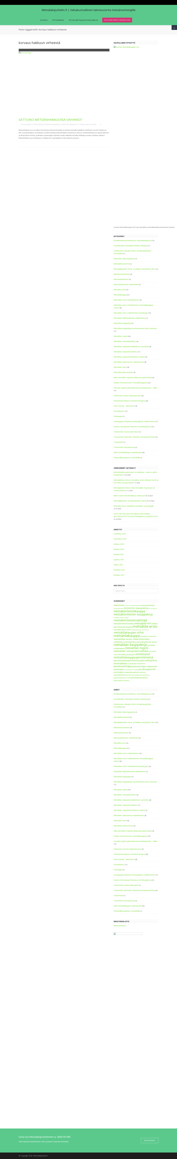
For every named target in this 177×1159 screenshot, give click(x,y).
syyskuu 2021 (119, 559)
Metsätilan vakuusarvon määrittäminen (129, 362)
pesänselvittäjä (122, 666)
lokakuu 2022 (119, 549)
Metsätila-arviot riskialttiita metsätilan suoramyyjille (134, 506)
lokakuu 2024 (119, 544)
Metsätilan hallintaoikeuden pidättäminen (130, 318)
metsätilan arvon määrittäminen (132, 639)
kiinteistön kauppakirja (136, 608)
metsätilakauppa (127, 635)
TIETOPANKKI (58, 20)
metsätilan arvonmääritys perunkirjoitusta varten (135, 642)
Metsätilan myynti (121, 336)
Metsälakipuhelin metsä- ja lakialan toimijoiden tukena (135, 269)
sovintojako (119, 672)
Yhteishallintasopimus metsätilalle (127, 457)
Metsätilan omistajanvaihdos (125, 341)
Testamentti (118, 442)
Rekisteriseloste (120, 925)
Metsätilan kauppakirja (122, 323)
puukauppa (119, 669)
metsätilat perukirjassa (126, 654)
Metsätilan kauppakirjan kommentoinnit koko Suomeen (135, 328)
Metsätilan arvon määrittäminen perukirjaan (131, 313)
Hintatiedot (149, 1140)
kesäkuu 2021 (119, 575)
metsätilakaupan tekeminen (140, 630)
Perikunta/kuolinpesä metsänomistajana (129, 401)
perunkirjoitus (149, 660)
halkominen (119, 605)
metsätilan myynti (136, 648)
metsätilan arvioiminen (148, 636)
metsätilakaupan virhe (129, 632)
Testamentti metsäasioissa (124, 447)
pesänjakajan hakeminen (136, 664)
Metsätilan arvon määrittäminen (126, 300)
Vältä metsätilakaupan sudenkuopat (127, 452)
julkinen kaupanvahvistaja (133, 605)
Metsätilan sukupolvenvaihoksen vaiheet (129, 357)
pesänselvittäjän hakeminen (144, 666)
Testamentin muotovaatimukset (126, 432)
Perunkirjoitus (119, 411)
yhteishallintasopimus (139, 678)
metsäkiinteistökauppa (129, 611)
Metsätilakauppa (120, 295)
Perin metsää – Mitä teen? (124, 406)
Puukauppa (118, 416)
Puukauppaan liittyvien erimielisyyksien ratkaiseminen (40, 124)
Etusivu (44, 20)
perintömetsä (144, 657)
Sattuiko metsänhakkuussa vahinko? (50, 119)
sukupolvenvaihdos (131, 672)
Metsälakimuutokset (122, 264)
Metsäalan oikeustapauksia (124, 258)
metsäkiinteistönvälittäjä (130, 620)
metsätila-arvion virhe (122, 629)
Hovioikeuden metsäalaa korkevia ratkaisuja (131, 245)
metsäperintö (142, 623)
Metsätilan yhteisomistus (123, 372)
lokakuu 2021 (119, 554)
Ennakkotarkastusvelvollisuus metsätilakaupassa (132, 240)
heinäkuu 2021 (119, 570)
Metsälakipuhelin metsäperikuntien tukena (130, 501)
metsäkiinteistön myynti (121, 617)
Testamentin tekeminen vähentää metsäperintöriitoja (134, 437)
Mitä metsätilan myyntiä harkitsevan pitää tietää (132, 377)
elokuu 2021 (118, 565)
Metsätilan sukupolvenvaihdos (125, 352)
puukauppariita (147, 669)
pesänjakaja (120, 663)
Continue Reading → (28, 142)
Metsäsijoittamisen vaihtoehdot (126, 284)
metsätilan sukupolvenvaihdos (131, 651)
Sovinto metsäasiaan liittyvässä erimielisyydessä (78, 124)
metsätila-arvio (145, 626)
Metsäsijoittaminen (121, 279)
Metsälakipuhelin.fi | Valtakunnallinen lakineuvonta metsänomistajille (88, 10)
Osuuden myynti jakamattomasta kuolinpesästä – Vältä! (135, 388)
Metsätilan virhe (120, 367)
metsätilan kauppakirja (130, 645)
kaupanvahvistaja (148, 605)
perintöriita (134, 660)
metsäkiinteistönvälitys (124, 623)
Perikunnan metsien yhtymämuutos (127, 395)
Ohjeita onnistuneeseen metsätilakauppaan (131, 382)
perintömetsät (120, 660)
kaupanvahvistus (119, 608)
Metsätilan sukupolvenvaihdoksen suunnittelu (131, 346)
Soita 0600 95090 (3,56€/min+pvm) (117, 20)
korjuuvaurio (153, 608)
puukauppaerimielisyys (131, 669)
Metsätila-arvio (119, 289)
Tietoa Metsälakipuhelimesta (83, 20)
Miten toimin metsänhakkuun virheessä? (129, 495)
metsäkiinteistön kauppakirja (133, 614)
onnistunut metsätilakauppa (132, 655)
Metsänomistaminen (122, 274)
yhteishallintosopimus (122, 681)
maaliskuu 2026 (120, 534)
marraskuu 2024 (120, 539)
